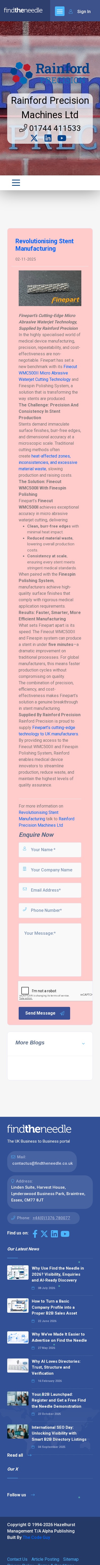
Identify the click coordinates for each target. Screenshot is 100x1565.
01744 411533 (54, 128)
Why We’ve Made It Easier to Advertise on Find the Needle (59, 1337)
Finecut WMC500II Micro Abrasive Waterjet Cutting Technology (48, 373)
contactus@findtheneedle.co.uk (42, 1163)
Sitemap (71, 1559)
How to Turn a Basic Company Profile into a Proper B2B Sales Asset (54, 1307)
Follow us (17, 1494)
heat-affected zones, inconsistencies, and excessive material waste (48, 462)
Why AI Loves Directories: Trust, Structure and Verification (56, 1367)
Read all (15, 1455)
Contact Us (17, 1559)
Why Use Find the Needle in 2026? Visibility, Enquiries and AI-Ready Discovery (58, 1274)
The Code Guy (36, 1537)
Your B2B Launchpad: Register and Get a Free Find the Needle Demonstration (59, 1400)
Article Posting (45, 1559)
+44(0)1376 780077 (51, 1218)
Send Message (40, 1013)
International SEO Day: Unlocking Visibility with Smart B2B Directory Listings (59, 1433)
